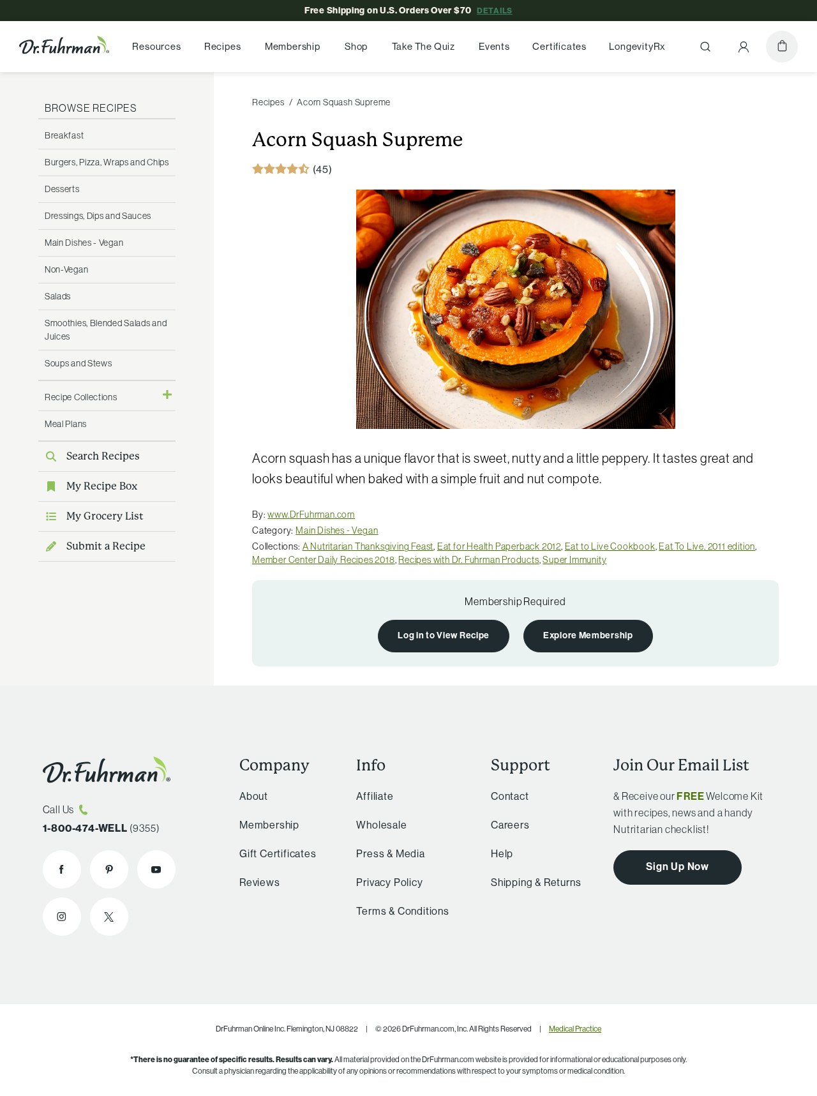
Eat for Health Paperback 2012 (499, 546)
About (253, 796)
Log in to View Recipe (444, 635)
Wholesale (381, 824)
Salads (58, 296)
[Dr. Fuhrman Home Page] (64, 47)
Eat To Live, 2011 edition (707, 546)
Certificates (559, 46)
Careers (510, 824)
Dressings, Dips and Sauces (98, 215)
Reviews (259, 882)
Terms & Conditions (402, 911)
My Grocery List (105, 516)
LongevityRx (637, 46)
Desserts (62, 189)
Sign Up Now (677, 866)
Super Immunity (574, 560)
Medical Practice (575, 1028)
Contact (510, 796)
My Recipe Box (101, 486)
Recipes (222, 46)
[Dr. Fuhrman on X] (109, 916)
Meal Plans (66, 424)
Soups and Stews (78, 363)
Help (502, 853)
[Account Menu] (744, 47)
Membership (292, 46)
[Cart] (782, 47)
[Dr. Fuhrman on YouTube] (156, 869)
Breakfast (64, 135)
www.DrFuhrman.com (311, 514)
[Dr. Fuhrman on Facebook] (62, 869)
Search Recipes (103, 456)
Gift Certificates (278, 853)
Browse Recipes (91, 107)
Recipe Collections (81, 397)
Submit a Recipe (106, 546)
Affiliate (374, 796)
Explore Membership (588, 635)
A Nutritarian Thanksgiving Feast (368, 546)
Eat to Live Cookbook (610, 546)
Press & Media (390, 853)
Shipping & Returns (536, 882)
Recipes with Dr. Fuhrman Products (468, 560)
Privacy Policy (389, 882)
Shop (356, 46)
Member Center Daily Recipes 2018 (323, 560)
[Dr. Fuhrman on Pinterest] (109, 869)
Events (494, 46)
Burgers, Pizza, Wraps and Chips (107, 162)
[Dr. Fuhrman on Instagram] (62, 916)
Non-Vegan (66, 269)
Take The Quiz (423, 46)
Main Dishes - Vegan (84, 242)
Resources (156, 46)
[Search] (705, 47)
